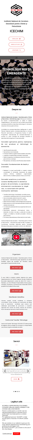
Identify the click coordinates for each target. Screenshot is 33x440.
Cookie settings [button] (7, 433)
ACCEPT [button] (16, 433)
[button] (17, 58)
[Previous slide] (7, 82)
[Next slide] (25, 82)
